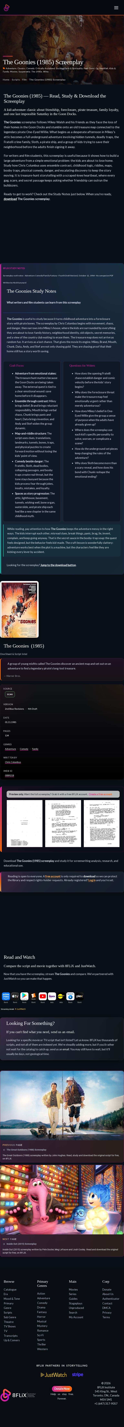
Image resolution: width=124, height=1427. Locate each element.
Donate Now (62, 1388)
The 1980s (36, 71)
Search (73, 1312)
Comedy (30, 68)
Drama (41, 1307)
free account (53, 876)
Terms (106, 1317)
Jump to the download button (58, 565)
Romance (42, 1330)
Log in (92, 880)
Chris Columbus (13, 762)
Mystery (42, 1326)
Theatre (9, 1322)
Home (6, 79)
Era (6, 1294)
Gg (97, 68)
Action (41, 1293)
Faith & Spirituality (74, 68)
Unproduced (76, 1308)
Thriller (41, 1344)
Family (35, 748)
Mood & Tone (12, 1298)
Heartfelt (103, 68)
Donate (106, 1289)
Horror (41, 1316)
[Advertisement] (62, 234)
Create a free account (100, 794)
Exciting (60, 68)
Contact (107, 1303)
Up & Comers (12, 1340)
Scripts (16, 79)
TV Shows (10, 1326)
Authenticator (110, 1298)
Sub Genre (10, 1317)
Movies (13, 71)
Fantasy (42, 1312)
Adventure (11, 68)
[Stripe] (77, 1374)
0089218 (9, 775)
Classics (21, 68)
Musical (41, 1321)
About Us (108, 1294)
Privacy (107, 1312)
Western (42, 1349)
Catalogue (10, 1289)
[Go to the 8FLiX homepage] (6, 7)
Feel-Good (89, 68)
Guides (73, 1298)
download (10, 199)
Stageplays (75, 1303)
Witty (46, 71)
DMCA (106, 1308)
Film (24, 79)
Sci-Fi (40, 1335)
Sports (41, 1339)
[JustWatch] (54, 1374)
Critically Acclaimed (45, 68)
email (66, 1049)
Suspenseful (24, 71)
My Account (76, 1317)
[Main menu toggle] (116, 7)
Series (72, 1294)
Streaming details (7, 1009)
